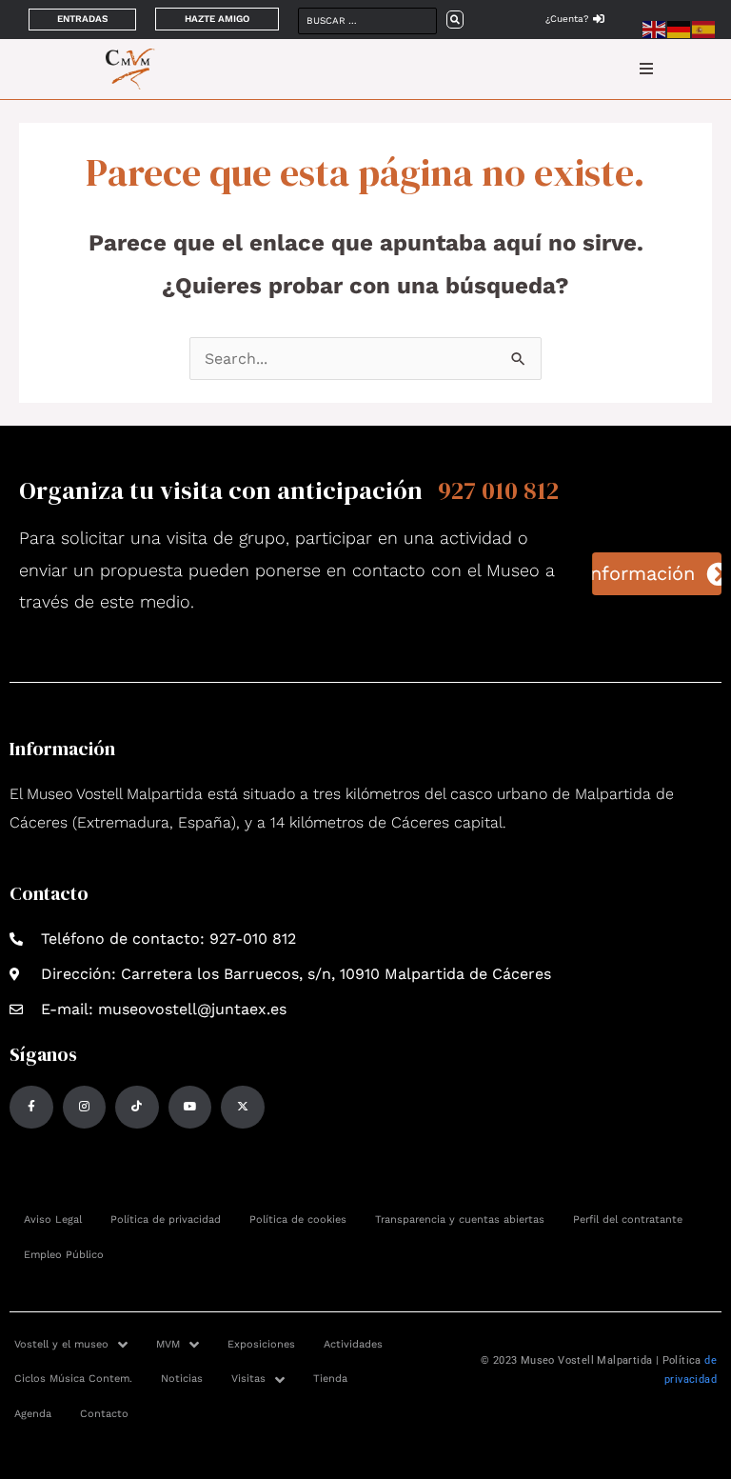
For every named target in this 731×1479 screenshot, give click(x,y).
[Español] (704, 28)
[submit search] (455, 19)
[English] (654, 28)
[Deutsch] (679, 28)
